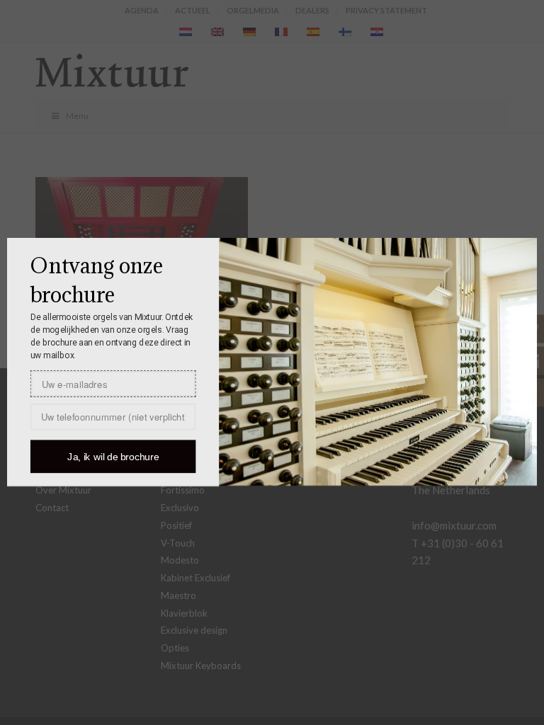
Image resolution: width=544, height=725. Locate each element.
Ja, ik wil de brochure (113, 456)
